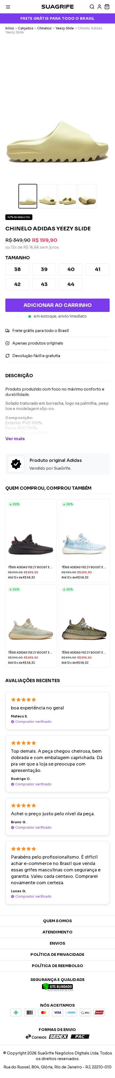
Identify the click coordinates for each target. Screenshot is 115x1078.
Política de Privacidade (57, 954)
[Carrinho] (106, 6)
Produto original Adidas (55, 460)
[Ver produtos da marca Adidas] (16, 465)
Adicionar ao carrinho (58, 305)
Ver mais (15, 439)
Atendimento (58, 932)
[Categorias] (8, 7)
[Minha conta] (99, 6)
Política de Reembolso (57, 965)
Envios (57, 943)
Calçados (25, 28)
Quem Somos (57, 920)
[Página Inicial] (57, 6)
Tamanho (17, 258)
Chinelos (44, 28)
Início (9, 28)
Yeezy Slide (64, 28)
